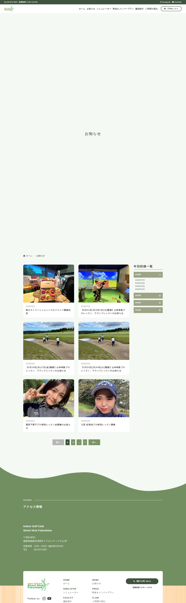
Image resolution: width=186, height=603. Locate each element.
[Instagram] (44, 598)
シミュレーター (104, 9)
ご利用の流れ (151, 9)
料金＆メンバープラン (123, 9)
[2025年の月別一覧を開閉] (159, 295)
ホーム (82, 9)
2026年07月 (140, 280)
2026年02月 (140, 286)
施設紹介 (139, 9)
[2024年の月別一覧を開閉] (159, 302)
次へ (94, 442)
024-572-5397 (40, 549)
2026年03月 (140, 283)
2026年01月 (140, 289)
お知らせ (91, 9)
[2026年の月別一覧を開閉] (159, 274)
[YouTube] (49, 598)
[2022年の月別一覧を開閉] (159, 310)
